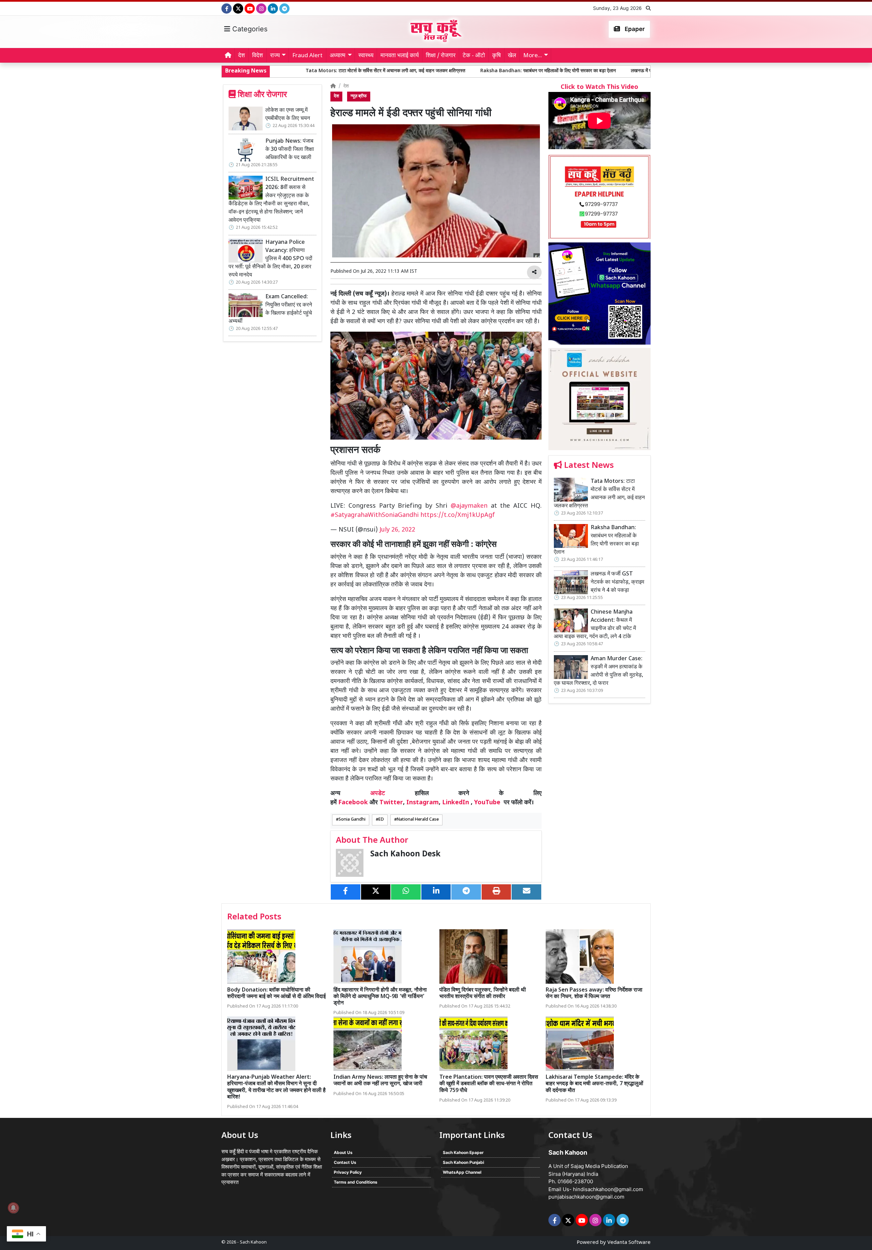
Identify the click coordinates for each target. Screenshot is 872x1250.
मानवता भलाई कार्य (399, 56)
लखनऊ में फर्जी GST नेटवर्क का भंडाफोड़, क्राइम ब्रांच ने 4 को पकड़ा (602, 71)
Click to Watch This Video (599, 87)
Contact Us (345, 1162)
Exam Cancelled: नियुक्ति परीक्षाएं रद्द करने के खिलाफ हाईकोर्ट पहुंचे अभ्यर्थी (270, 309)
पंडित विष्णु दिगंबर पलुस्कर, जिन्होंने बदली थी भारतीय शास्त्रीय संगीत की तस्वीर (482, 993)
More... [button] (532, 56)
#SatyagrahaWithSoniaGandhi (374, 515)
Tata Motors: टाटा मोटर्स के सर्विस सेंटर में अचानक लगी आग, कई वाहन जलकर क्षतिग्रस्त (297, 71)
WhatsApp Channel (462, 1172)
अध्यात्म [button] (337, 56)
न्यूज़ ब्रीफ (359, 96)
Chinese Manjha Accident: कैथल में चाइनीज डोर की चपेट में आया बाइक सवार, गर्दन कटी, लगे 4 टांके (595, 624)
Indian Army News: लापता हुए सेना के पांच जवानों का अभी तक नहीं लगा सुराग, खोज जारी (380, 1081)
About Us (343, 1152)
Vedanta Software (629, 1242)
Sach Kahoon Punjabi (463, 1162)
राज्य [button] (275, 56)
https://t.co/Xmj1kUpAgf (457, 515)
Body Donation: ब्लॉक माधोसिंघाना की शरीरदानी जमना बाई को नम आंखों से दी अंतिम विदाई (276, 993)
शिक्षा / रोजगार (440, 56)
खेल (512, 56)
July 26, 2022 (397, 530)
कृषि (496, 56)
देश (241, 56)
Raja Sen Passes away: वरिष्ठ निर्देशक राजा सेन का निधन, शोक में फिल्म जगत (594, 993)
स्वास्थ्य (365, 56)
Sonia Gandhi (352, 819)
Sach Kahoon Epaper (463, 1152)
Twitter (391, 803)
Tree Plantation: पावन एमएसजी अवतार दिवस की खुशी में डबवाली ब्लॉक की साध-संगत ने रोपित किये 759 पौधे (488, 1084)
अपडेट (377, 793)
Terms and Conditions (355, 1182)
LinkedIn (455, 803)
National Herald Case (418, 819)
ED (381, 819)
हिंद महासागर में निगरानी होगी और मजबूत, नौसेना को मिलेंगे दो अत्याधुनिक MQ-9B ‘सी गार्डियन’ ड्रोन (380, 997)
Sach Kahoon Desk (405, 854)
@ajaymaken (469, 506)
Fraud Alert (307, 56)
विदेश (257, 56)
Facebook (353, 803)
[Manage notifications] (13, 1207)
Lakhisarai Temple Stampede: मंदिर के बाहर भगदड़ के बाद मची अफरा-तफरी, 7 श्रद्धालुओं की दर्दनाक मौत (594, 1084)
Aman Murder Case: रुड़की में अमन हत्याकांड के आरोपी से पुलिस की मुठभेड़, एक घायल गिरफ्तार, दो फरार (598, 671)
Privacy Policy (348, 1172)
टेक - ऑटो (474, 56)
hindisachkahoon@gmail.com (608, 1189)
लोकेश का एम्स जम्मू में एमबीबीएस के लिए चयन (287, 114)
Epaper (634, 29)
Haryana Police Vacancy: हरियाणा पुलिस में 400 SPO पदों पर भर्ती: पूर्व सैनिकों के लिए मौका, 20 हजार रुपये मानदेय (270, 259)
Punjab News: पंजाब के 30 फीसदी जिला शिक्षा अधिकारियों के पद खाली (289, 149)
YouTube (487, 803)
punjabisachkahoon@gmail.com (586, 1196)
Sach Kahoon (253, 1242)
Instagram (422, 803)
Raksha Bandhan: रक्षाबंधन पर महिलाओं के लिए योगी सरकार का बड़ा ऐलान (459, 71)
